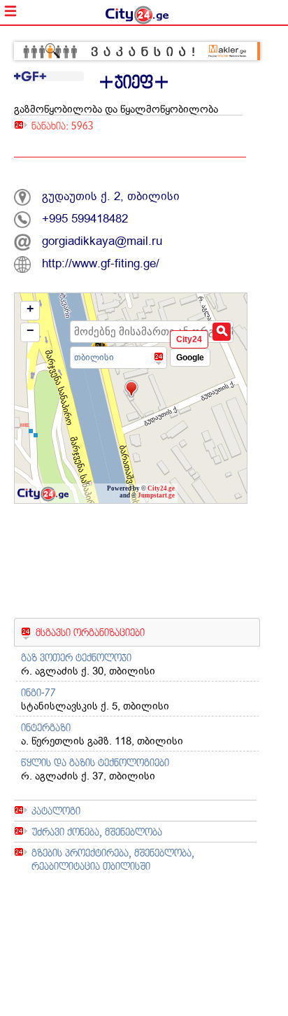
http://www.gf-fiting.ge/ (100, 263)
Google (190, 357)
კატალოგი (55, 810)
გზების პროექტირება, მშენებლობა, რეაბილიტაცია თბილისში (112, 859)
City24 (189, 339)
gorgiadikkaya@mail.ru (102, 241)
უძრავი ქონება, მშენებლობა (96, 831)
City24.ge (161, 488)
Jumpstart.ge (156, 495)
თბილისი (94, 357)
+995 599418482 (85, 218)
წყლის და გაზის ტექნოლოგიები (95, 762)
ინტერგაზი (46, 727)
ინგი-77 (38, 692)
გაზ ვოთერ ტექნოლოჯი (76, 657)
